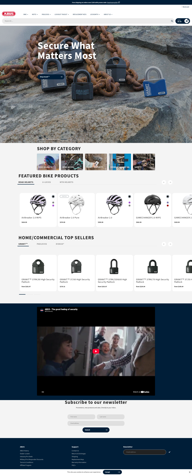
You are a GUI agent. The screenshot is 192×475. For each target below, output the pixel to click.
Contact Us (75, 451)
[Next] (170, 182)
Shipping (75, 456)
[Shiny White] (53, 199)
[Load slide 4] (63, 139)
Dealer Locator (25, 454)
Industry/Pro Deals (26, 456)
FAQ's (74, 465)
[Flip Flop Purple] (168, 202)
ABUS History (24, 451)
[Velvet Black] (53, 196)
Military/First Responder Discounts (31, 459)
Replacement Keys (78, 459)
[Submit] (169, 452)
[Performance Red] (168, 205)
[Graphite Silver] (53, 202)
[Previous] (164, 182)
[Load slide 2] (49, 139)
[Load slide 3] (56, 139)
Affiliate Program (25, 465)
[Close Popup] (189, 472)
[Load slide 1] (41, 139)
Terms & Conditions (26, 462)
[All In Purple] (53, 205)
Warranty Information (79, 462)
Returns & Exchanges (79, 454)
